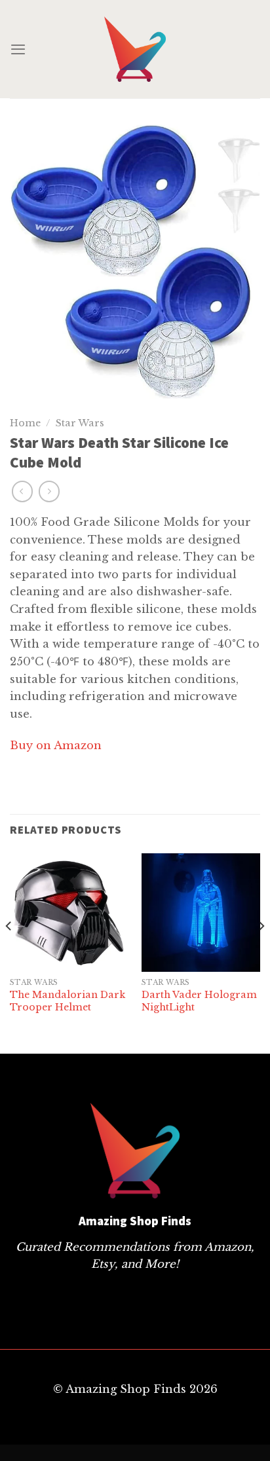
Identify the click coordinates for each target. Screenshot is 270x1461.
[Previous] (9, 952)
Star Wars (80, 423)
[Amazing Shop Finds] (135, 49)
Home (25, 423)
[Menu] (18, 49)
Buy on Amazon (56, 745)
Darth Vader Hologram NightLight (199, 1000)
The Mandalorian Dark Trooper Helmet (67, 1000)
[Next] (260, 952)
